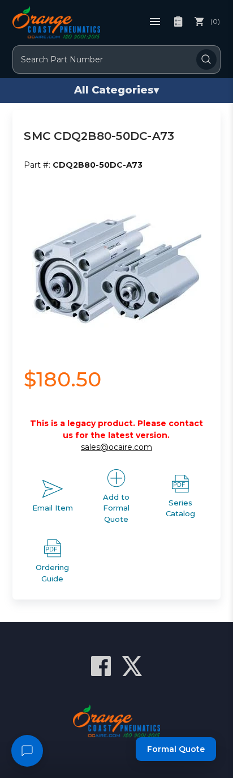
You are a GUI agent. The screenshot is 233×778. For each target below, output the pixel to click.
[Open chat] (27, 751)
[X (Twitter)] (132, 666)
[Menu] (155, 21)
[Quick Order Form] (178, 21)
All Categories (116, 90)
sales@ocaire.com (116, 447)
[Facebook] (101, 666)
